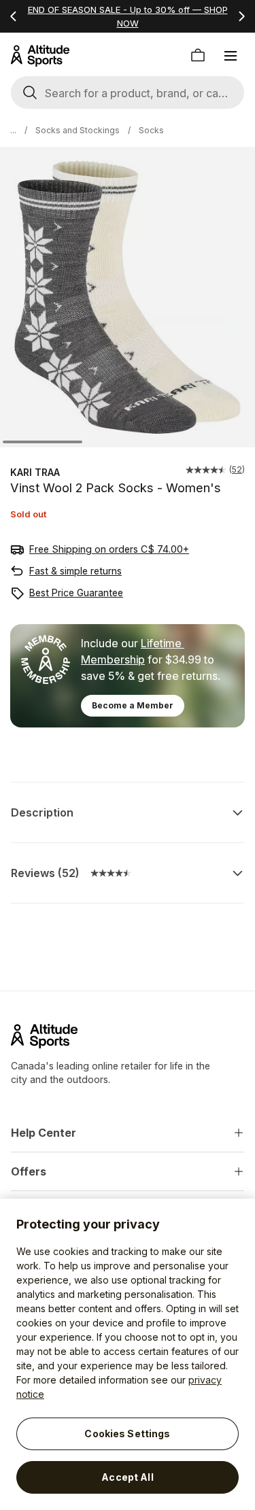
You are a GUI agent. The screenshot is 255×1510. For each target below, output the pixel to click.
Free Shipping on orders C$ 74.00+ (109, 549)
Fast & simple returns (75, 571)
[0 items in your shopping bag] (197, 55)
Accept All (127, 1477)
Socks (151, 130)
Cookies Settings (127, 1433)
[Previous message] (13, 16)
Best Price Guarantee (76, 592)
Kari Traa (35, 472)
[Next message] (241, 16)
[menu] (230, 55)
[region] (127, 1354)
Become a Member (132, 705)
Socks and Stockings (77, 130)
